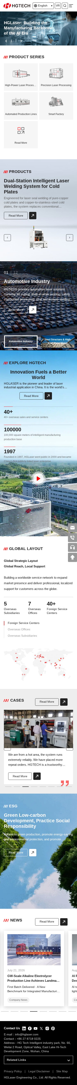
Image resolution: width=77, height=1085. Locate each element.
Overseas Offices (19, 629)
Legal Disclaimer (39, 1071)
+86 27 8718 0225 (29, 1038)
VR (58, 5)
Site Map (62, 1071)
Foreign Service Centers (23, 623)
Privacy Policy (13, 1071)
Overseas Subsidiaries (22, 635)
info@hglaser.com (26, 1034)
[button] (6, 41)
